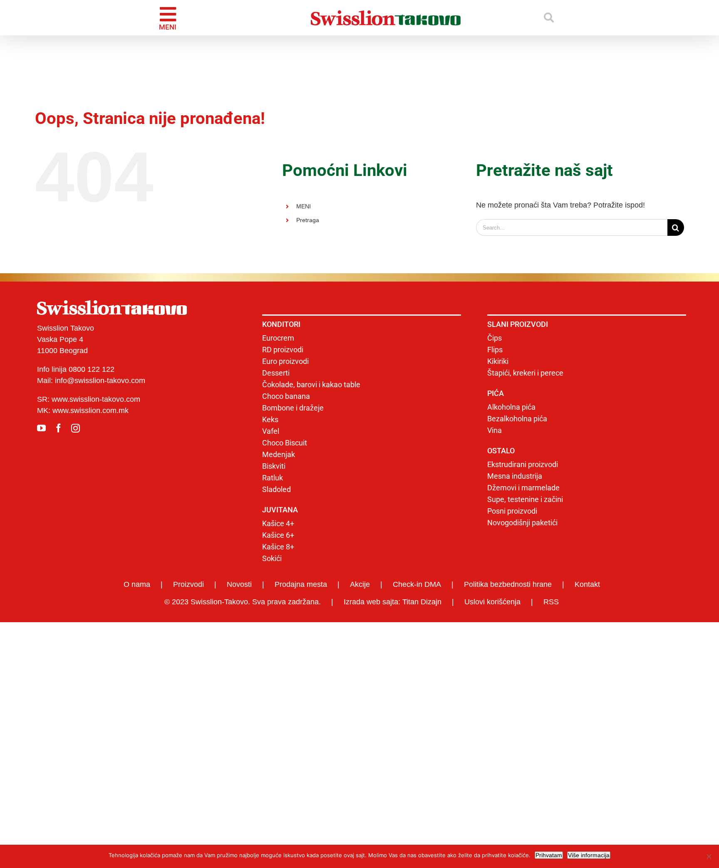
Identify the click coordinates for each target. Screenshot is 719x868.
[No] (708, 856)
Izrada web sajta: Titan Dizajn (392, 602)
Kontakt (587, 584)
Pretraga (307, 220)
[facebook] (58, 428)
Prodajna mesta (301, 584)
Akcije (360, 584)
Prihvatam (549, 855)
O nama (137, 584)
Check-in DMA (417, 584)
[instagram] (75, 428)
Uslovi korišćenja (492, 602)
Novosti (239, 584)
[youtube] (41, 428)
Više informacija (589, 855)
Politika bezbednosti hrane (508, 584)
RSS (551, 602)
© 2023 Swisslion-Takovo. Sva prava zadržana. (242, 602)
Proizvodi (188, 584)
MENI (303, 206)
